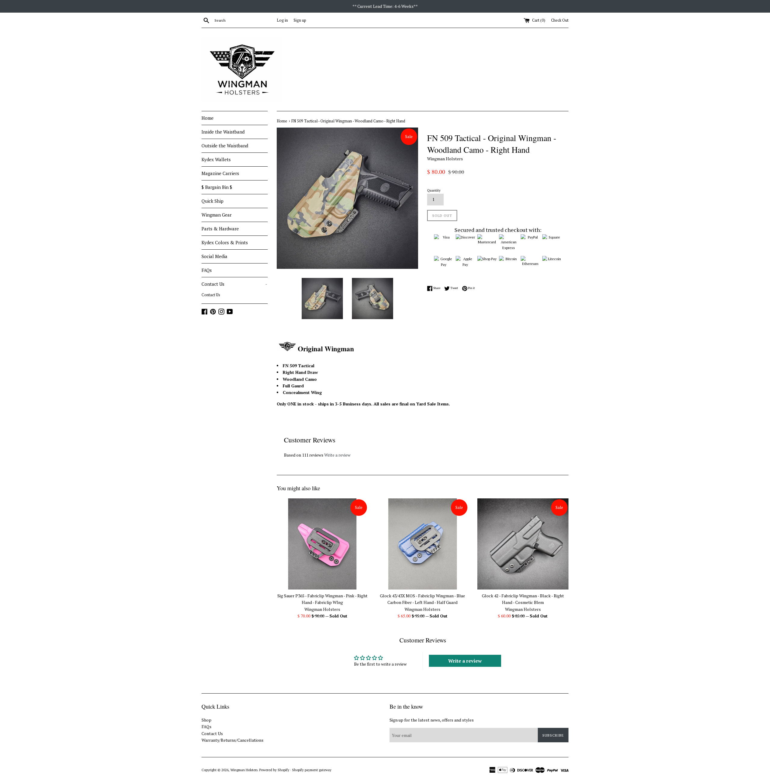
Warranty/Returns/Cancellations (232, 740)
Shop (206, 720)
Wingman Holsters (243, 770)
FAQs (207, 270)
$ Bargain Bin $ (217, 187)
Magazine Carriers (220, 173)
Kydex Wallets (216, 159)
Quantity (434, 190)
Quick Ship (212, 201)
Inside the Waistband (223, 132)
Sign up (300, 20)
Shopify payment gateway (311, 770)
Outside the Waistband (225, 146)
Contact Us (234, 284)
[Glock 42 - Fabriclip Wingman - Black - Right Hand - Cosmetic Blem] (522, 544)
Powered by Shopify (274, 770)
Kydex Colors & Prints (225, 242)
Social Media (214, 256)
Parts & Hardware (220, 229)
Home (208, 118)
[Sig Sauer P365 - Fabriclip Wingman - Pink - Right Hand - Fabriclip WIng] (322, 544)
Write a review (337, 455)
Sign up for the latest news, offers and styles (432, 720)
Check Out (559, 20)
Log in (282, 20)
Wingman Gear (217, 215)
